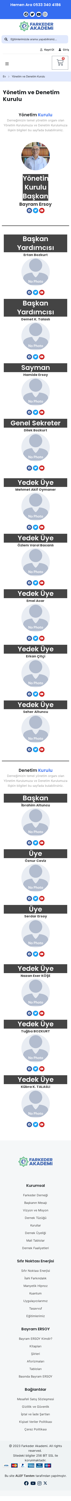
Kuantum (35, 1293)
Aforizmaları (35, 1361)
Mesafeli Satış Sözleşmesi (35, 1399)
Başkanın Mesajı (35, 1203)
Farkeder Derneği (35, 1195)
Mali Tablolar (35, 1240)
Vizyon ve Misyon (35, 1210)
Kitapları (35, 1346)
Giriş (66, 49)
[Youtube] (38, 14)
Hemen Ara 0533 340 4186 (35, 4)
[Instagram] (45, 14)
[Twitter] (32, 14)
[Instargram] (39, 1484)
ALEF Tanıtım (25, 1476)
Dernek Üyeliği (35, 1233)
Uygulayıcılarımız (35, 1301)
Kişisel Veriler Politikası (35, 1422)
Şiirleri (35, 1354)
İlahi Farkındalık (35, 1278)
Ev (4, 76)
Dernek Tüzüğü (35, 1218)
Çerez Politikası (35, 1429)
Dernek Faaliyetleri (35, 1248)
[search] (6, 39)
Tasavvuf (35, 1308)
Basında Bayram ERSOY (35, 1376)
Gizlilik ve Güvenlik (35, 1406)
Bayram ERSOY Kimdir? (35, 1339)
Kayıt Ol (49, 49)
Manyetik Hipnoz (35, 1286)
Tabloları (35, 1369)
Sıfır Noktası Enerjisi (35, 1271)
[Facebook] (26, 14)
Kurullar (35, 1225)
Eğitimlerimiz (35, 1316)
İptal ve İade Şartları (35, 1414)
